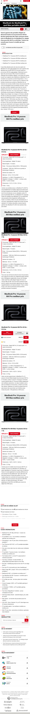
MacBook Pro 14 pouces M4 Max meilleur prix (15, 58)
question (27, 0)
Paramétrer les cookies (23, 693)
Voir (26, 337)
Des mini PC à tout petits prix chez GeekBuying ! (14, 567)
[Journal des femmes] (8, 702)
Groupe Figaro (24, 694)
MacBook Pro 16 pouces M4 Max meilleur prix (15, 63)
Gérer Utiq (5, 694)
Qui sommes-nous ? (6, 691)
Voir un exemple (25, 622)
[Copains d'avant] (8, 708)
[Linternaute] (8, 705)
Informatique (7, 3)
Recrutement (5, 693)
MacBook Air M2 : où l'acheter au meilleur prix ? (14, 573)
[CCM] (5, 1)
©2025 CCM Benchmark (15, 695)
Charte (9, 694)
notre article (13, 68)
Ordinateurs (14, 3)
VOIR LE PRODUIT (14, 154)
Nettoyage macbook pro (8, 516)
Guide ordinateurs (8, 529)
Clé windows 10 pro (7, 514)
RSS (12, 694)
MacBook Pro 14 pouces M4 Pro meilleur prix (14, 56)
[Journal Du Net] (22, 702)
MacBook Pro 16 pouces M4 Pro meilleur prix (14, 60)
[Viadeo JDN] (22, 708)
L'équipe (12, 691)
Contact (27, 691)
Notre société (17, 691)
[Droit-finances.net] (22, 705)
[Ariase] (8, 710)
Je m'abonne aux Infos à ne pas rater (14, 47)
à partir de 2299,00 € (19, 333)
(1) (27, 29)
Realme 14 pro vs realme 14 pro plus (11, 518)
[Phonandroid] (22, 711)
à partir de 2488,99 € (7, 333)
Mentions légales (17, 694)
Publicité (22, 691)
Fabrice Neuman (4, 28)
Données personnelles (13, 693)
